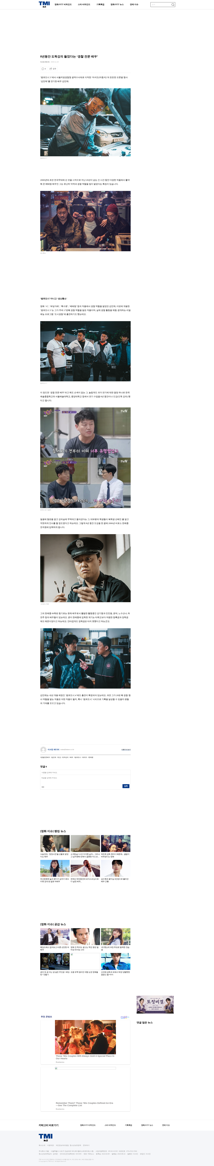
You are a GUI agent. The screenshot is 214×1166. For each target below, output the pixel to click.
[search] (173, 4)
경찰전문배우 (45, 757)
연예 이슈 (134, 4)
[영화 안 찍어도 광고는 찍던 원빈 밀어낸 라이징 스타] (85, 940)
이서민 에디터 (45, 62)
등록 (126, 786)
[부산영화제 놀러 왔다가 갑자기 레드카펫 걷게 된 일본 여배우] (55, 871)
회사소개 (42, 1145)
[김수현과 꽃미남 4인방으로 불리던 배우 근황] (115, 871)
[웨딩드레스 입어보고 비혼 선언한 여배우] (55, 940)
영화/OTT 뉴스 (117, 4)
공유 (54, 69)
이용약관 (50, 1145)
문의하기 (86, 1145)
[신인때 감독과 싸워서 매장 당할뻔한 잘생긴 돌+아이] (115, 965)
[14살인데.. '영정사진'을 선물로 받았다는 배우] (55, 847)
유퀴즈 (85, 757)
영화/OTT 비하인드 (63, 4)
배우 (71, 757)
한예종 (91, 757)
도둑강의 (65, 757)
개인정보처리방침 (62, 1145)
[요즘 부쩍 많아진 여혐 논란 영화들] (85, 965)
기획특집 (100, 4)
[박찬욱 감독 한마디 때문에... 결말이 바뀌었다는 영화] (115, 847)
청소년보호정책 (75, 1145)
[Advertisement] (107, 29)
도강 (59, 757)
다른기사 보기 (126, 750)
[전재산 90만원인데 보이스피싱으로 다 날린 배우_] (85, 871)
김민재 (54, 757)
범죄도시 (78, 757)
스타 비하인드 (84, 4)
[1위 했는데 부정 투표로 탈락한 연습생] (115, 940)
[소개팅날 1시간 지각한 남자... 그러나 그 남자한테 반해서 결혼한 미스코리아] (85, 847)
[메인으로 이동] (44, 7)
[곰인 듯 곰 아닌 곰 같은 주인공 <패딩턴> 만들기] (55, 965)
